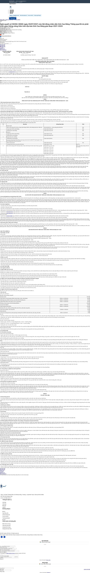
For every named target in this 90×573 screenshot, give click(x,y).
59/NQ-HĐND (17, 19)
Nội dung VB (2, 44)
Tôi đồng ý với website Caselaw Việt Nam (13, 553)
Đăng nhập (48, 560)
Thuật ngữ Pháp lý (37, 15)
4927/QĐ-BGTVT (9, 213)
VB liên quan (2, 48)
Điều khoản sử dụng (6, 523)
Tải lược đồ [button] (2, 42)
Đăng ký (48, 572)
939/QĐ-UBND (9, 215)
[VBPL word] (0, 37)
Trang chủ (2, 19)
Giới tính (1, 552)
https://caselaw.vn (17, 534)
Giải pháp (4, 503)
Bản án (11, 15)
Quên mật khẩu (87, 569)
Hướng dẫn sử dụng (13, 2)
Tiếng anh (3, 46)
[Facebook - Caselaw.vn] (2, 537)
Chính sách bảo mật (6, 525)
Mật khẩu (2, 549)
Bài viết (11, 13)
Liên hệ (20, 2)
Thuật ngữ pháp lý (6, 518)
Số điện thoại (2, 548)
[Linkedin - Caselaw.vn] (4, 537)
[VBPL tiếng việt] (0, 34)
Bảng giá (4, 505)
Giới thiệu (4, 502)
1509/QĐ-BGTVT (12, 71)
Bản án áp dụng (3, 49)
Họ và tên (2, 546)
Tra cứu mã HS (30, 15)
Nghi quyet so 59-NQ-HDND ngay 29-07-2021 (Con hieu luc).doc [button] (13, 41)
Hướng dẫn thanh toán (6, 528)
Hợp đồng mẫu (16, 15)
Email (1, 547)
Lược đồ (1, 47)
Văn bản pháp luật (23, 15)
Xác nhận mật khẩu (4, 550)
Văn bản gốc (2, 45)
